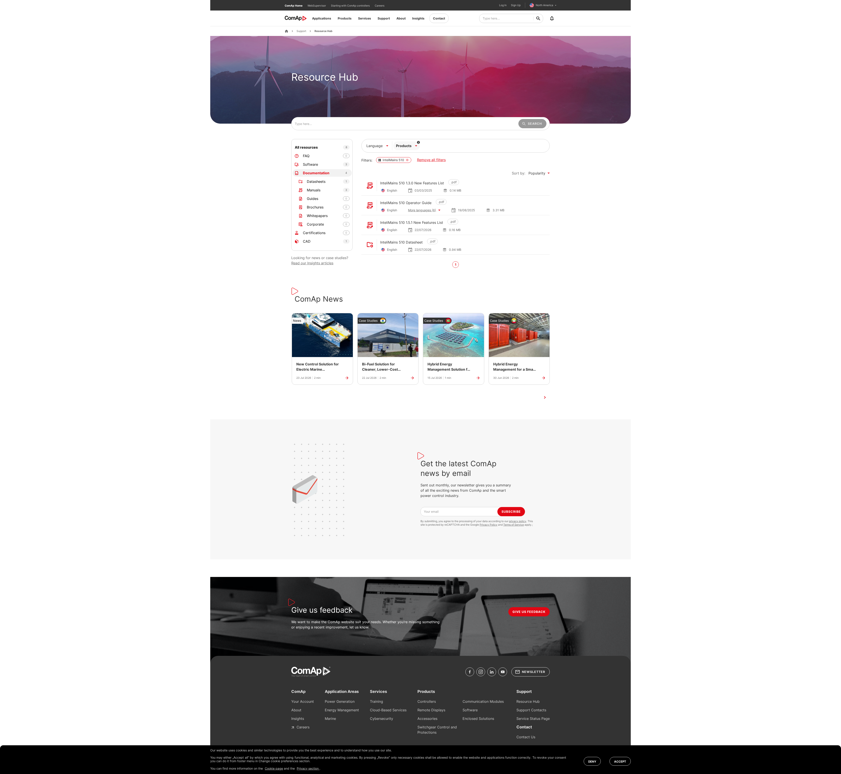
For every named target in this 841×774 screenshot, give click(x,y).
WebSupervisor (317, 5)
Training (376, 701)
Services (364, 18)
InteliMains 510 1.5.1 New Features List (411, 222)
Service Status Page (533, 718)
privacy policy (517, 521)
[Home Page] (286, 31)
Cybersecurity (381, 718)
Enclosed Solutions (478, 718)
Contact (439, 18)
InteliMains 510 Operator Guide (405, 203)
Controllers (426, 701)
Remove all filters (431, 160)
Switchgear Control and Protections (437, 730)
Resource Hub (323, 31)
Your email (431, 511)
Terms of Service (513, 524)
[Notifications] (552, 18)
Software (470, 710)
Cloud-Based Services (388, 710)
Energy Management (342, 710)
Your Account (302, 701)
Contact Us (525, 737)
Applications (321, 18)
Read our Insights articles (312, 263)
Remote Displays (431, 710)
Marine (330, 718)
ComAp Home (294, 5)
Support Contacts (531, 710)
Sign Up (516, 5)
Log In (503, 5)
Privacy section (308, 768)
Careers (379, 5)
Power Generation (340, 701)
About (401, 18)
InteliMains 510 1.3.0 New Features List (412, 183)
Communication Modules (483, 701)
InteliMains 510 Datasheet (401, 242)
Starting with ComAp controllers (350, 5)
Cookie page (274, 768)
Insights (418, 18)
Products (345, 18)
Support (384, 18)
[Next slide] (545, 397)
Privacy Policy (488, 524)
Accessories (427, 718)
